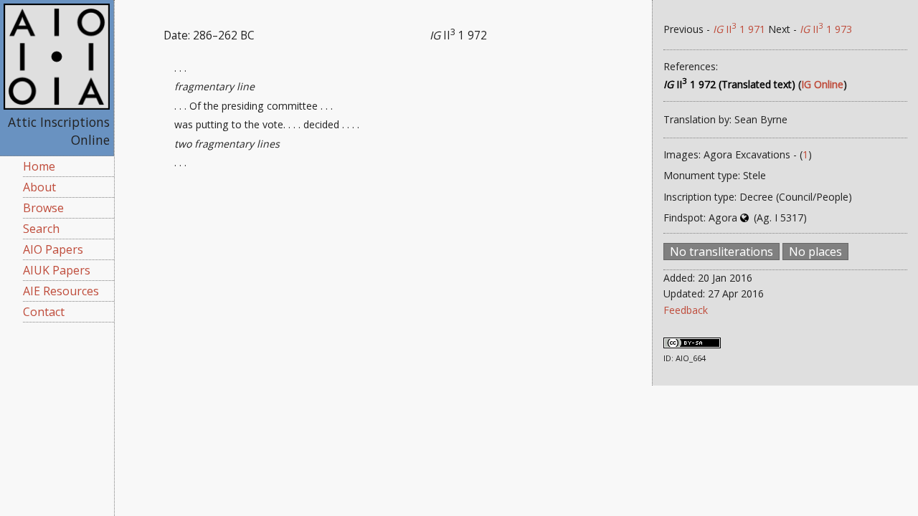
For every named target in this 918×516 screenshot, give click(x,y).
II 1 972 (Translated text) (729, 84)
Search (41, 228)
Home (39, 166)
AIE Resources (61, 291)
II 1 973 (826, 29)
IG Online (822, 84)
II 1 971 (739, 29)
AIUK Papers (56, 270)
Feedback (685, 310)
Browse (43, 208)
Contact (44, 312)
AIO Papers (53, 249)
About (39, 187)
